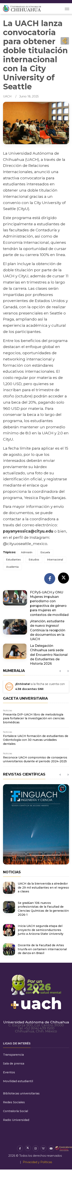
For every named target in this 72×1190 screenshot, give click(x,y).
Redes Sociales (14, 1102)
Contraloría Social (15, 1111)
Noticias (7, 710)
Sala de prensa (13, 1063)
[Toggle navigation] (67, 8)
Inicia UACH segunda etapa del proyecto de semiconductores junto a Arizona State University (40, 930)
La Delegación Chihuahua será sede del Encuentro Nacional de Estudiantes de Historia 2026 (49, 655)
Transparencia (13, 1054)
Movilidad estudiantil (18, 1081)
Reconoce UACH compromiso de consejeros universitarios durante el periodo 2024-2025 (35, 759)
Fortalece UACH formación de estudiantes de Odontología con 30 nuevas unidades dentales (35, 740)
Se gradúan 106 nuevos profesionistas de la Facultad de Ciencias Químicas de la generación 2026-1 (43, 908)
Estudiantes (13, 559)
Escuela (45, 552)
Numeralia (14, 670)
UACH (7, 96)
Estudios (34, 559)
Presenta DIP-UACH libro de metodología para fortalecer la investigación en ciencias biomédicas (34, 718)
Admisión (26, 552)
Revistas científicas (24, 774)
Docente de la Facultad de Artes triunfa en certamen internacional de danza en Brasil (42, 949)
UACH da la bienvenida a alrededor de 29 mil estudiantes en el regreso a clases (43, 887)
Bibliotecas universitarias (21, 1093)
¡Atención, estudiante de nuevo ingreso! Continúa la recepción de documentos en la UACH (47, 630)
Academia (12, 566)
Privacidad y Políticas (37, 1162)
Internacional (55, 559)
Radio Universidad (16, 1120)
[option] (36, 688)
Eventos (9, 1072)
